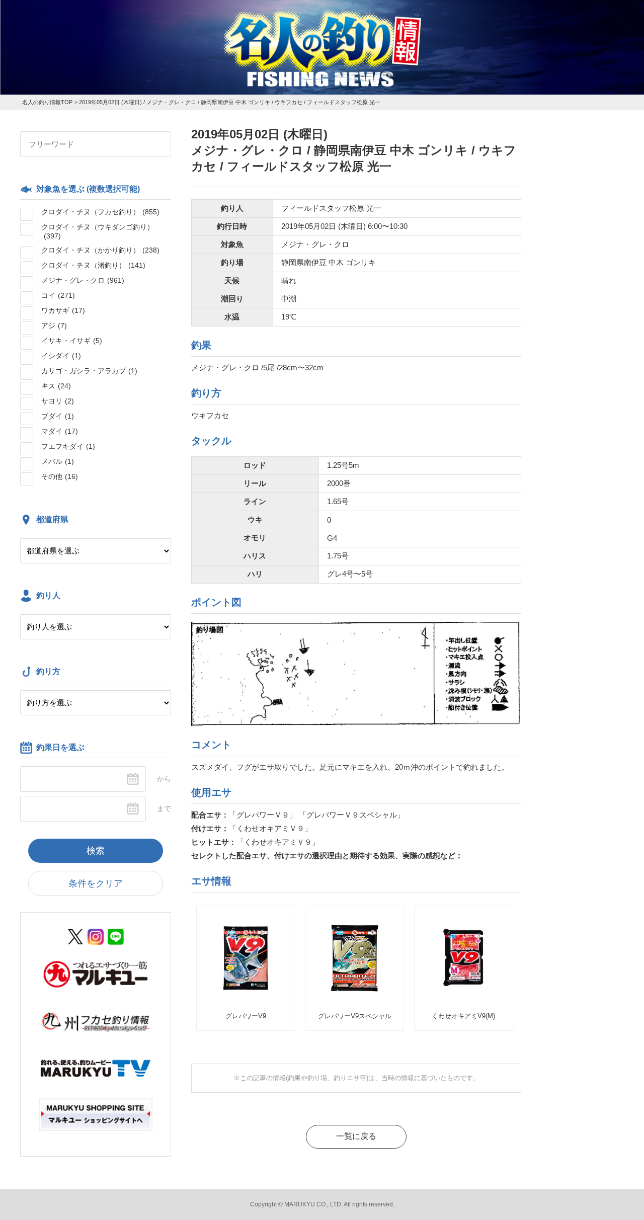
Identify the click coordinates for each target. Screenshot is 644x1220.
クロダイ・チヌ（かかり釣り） (100, 250)
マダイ (59, 431)
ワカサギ (63, 310)
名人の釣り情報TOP (47, 102)
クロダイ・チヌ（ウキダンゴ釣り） (97, 231)
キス (56, 386)
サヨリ (57, 401)
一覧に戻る (356, 1136)
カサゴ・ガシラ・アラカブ (89, 371)
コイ (58, 295)
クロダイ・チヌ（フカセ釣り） (100, 212)
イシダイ (61, 356)
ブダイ (57, 416)
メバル (57, 461)
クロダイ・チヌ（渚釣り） (93, 265)
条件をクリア (95, 883)
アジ (54, 325)
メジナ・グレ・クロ (82, 280)
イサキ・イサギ (71, 341)
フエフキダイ (68, 446)
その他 (59, 476)
